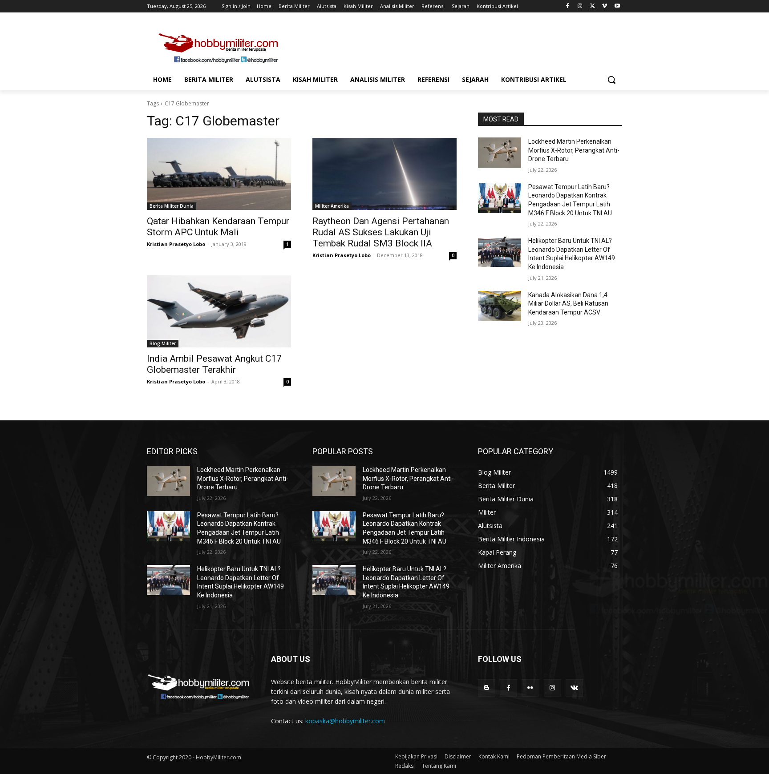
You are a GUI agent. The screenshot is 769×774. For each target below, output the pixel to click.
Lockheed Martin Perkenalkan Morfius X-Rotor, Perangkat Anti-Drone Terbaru (573, 150)
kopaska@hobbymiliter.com (345, 721)
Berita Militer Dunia (172, 206)
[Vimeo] (604, 6)
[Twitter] (592, 6)
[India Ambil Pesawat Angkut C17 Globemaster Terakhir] (219, 311)
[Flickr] (530, 688)
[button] (611, 79)
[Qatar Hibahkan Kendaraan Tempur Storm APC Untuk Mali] (219, 174)
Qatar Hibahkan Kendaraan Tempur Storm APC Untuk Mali (218, 227)
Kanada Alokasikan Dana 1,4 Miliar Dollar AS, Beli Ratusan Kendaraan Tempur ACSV (568, 303)
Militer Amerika (332, 206)
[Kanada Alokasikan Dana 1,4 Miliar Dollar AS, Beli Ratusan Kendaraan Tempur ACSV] (499, 306)
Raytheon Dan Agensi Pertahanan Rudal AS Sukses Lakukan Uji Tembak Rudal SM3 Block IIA (380, 232)
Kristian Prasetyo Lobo (176, 244)
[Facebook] (568, 6)
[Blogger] (486, 688)
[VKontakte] (574, 688)
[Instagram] (580, 6)
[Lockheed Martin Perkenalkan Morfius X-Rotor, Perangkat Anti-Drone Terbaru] (499, 152)
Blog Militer (163, 343)
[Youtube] (617, 6)
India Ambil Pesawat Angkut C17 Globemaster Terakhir (214, 364)
